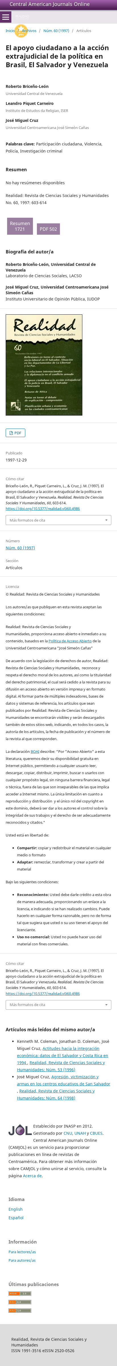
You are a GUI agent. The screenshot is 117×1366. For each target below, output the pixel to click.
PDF (17, 432)
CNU (68, 1133)
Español (16, 1217)
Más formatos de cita (27, 520)
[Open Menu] (5, 17)
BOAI (35, 751)
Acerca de (32, 1175)
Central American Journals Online (50, 4)
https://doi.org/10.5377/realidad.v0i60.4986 (43, 508)
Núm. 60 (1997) (56, 30)
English (16, 1209)
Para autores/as (22, 1260)
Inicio (10, 30)
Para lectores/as (22, 1251)
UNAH (80, 1133)
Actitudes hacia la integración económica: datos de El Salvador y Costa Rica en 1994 (62, 1055)
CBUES (96, 1133)
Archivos (29, 30)
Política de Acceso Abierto (70, 640)
